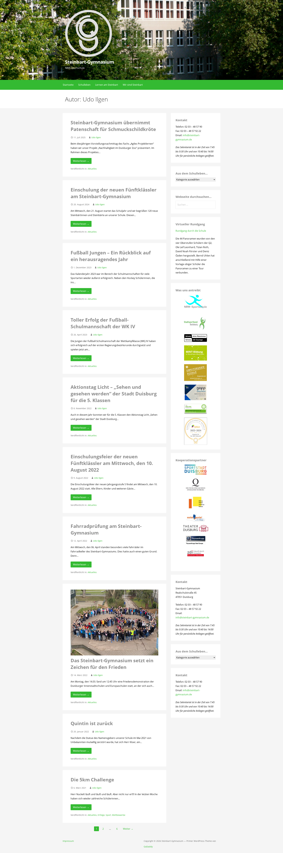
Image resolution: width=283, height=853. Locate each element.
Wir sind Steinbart (133, 84)
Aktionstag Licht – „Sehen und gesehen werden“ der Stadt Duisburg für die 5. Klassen (114, 393)
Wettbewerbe (118, 815)
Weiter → (128, 828)
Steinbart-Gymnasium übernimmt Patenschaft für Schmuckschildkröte (113, 125)
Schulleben (84, 84)
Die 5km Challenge (92, 779)
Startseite (68, 84)
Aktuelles (92, 168)
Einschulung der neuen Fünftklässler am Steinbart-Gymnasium (114, 192)
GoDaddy (148, 846)
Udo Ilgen (96, 137)
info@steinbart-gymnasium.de (192, 617)
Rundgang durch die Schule (191, 230)
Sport (108, 815)
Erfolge (101, 815)
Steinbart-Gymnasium (89, 62)
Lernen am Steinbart (106, 84)
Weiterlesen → (81, 161)
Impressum (68, 841)
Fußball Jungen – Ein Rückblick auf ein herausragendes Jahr (111, 255)
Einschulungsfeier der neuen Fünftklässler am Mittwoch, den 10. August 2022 (112, 463)
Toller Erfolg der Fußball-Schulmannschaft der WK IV (103, 323)
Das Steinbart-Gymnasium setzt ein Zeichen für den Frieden (112, 663)
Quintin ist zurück (92, 723)
